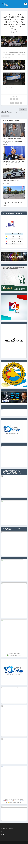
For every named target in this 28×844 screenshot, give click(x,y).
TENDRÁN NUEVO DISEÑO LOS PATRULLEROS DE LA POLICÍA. (11, 181)
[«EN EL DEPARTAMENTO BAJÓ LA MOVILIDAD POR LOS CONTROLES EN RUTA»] (14, 192)
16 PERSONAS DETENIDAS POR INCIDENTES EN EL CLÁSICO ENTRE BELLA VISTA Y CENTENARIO (14, 163)
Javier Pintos (4, 831)
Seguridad (14, 32)
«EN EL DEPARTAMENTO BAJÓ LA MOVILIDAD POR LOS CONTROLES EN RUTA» (12, 202)
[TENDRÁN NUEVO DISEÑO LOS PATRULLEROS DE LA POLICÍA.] (14, 173)
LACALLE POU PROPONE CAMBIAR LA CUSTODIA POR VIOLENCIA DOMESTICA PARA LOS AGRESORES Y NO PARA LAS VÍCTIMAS (13, 140)
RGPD (2, 834)
